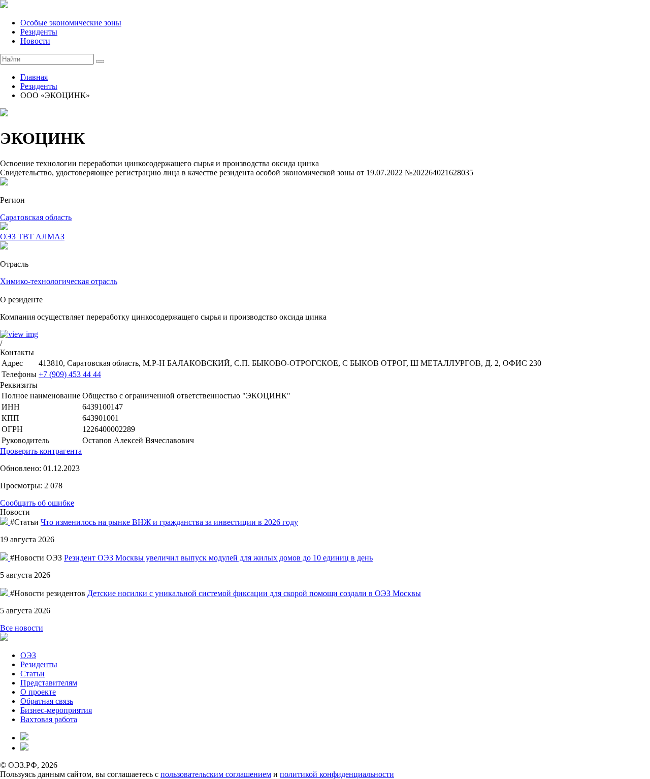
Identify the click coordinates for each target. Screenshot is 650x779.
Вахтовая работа (48, 719)
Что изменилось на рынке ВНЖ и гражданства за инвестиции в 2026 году (169, 522)
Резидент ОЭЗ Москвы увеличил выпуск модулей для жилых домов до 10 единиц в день (218, 557)
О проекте (38, 692)
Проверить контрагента (41, 451)
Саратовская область (36, 217)
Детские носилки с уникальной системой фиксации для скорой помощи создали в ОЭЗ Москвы (254, 593)
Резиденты (38, 31)
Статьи (32, 673)
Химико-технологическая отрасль (58, 281)
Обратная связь (46, 701)
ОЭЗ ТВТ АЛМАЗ (32, 236)
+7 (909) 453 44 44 (70, 374)
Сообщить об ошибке (37, 502)
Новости (35, 41)
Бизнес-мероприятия (56, 710)
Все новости (21, 628)
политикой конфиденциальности (337, 774)
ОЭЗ (28, 655)
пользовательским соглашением (215, 774)
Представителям (48, 682)
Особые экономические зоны (70, 22)
